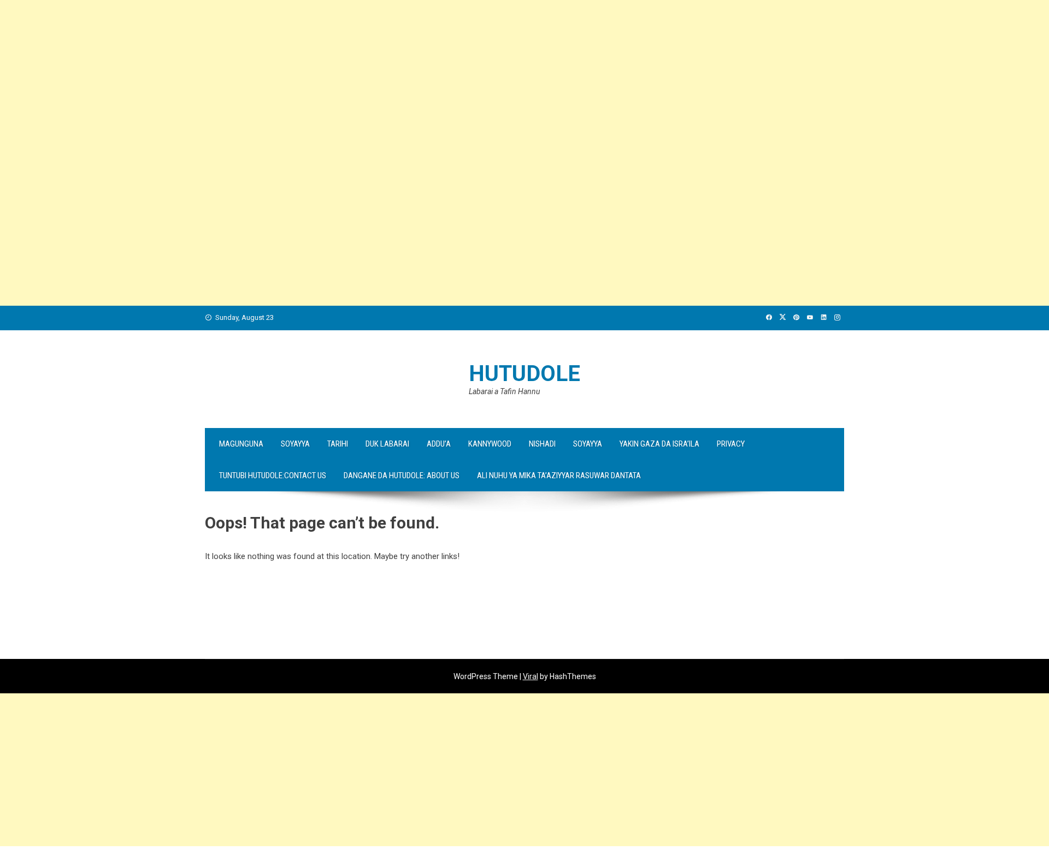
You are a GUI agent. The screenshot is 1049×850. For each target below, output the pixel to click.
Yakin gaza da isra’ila (659, 444)
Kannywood (489, 444)
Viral (530, 676)
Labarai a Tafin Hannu (504, 391)
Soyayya (295, 444)
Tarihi (337, 444)
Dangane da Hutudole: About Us (401, 475)
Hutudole (524, 374)
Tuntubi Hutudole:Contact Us (272, 475)
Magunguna (241, 444)
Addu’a (439, 444)
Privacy (731, 444)
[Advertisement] (328, 76)
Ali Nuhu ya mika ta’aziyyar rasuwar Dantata (559, 475)
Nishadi (542, 444)
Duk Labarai (387, 444)
